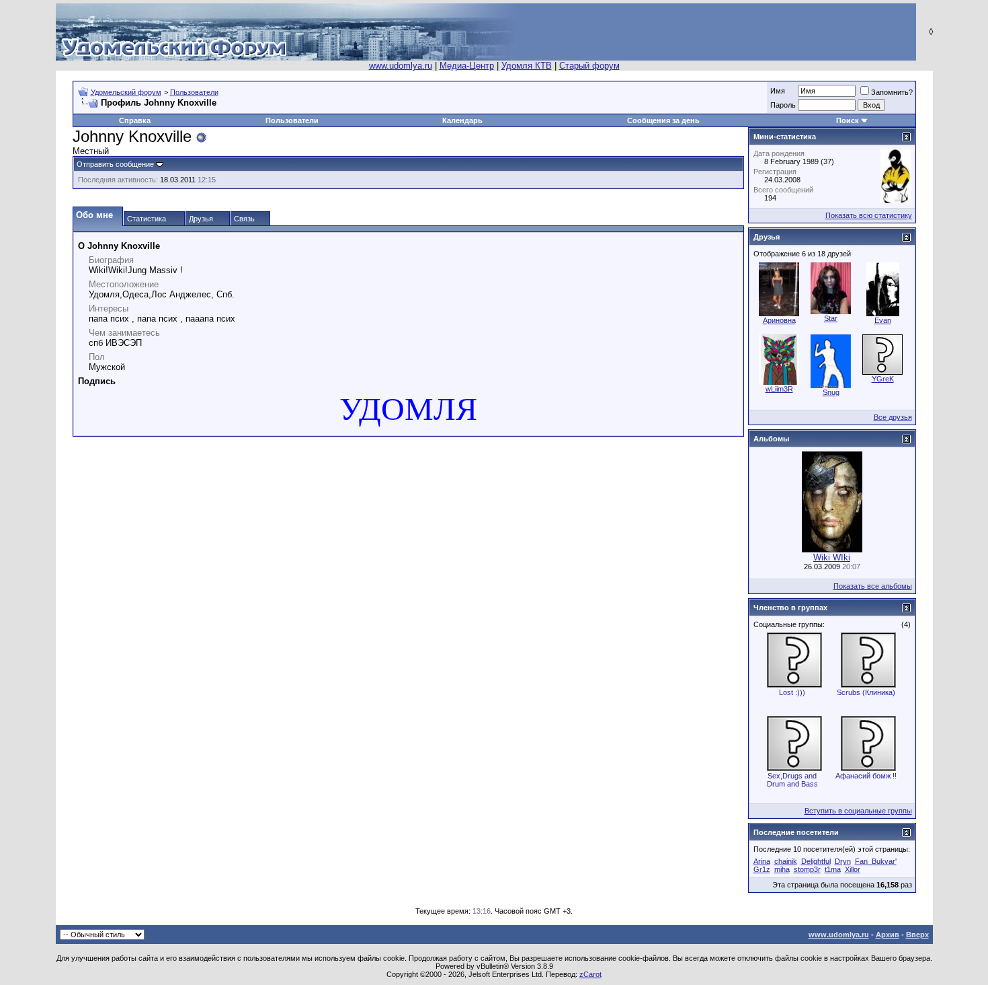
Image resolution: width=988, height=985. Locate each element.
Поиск (847, 120)
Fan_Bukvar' (876, 861)
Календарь (462, 120)
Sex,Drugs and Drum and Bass (792, 780)
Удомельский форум (126, 92)
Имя (777, 91)
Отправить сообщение (115, 164)
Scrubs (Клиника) (866, 692)
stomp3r (807, 869)
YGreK (883, 379)
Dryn (843, 861)
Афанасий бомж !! (866, 776)
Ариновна (779, 320)
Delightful (816, 861)
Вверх (917, 935)
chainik (785, 861)
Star (830, 318)
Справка (135, 120)
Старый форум (589, 66)
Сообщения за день (663, 120)
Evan (882, 320)
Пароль (783, 105)
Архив (887, 935)
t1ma (833, 869)
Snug (831, 392)
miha (782, 869)
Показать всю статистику (868, 215)
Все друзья (893, 417)
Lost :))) (792, 692)
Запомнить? (892, 92)
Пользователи (194, 92)
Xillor (852, 869)
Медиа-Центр (467, 66)
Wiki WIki (831, 557)
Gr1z (761, 869)
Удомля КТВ (526, 66)
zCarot (590, 974)
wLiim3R (779, 389)
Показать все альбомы (872, 586)
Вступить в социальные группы (858, 811)
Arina (761, 861)
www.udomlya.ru (400, 66)
